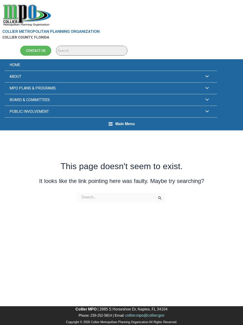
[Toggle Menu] (206, 76)
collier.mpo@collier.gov (144, 315)
